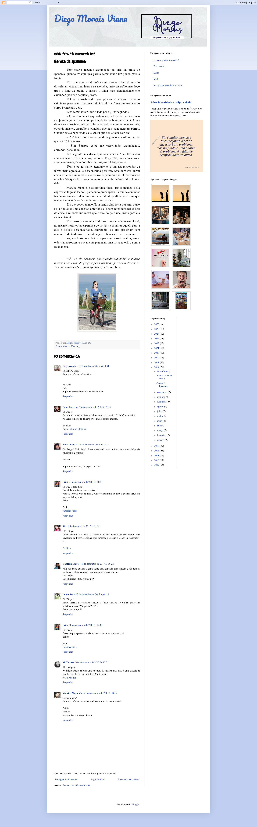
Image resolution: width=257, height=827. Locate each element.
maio (160, 420)
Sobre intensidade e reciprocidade (170, 102)
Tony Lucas (69, 444)
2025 (157, 329)
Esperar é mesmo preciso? (166, 60)
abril (159, 425)
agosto (160, 406)
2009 (157, 464)
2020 (157, 352)
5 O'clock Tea (69, 677)
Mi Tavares (68, 662)
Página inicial (97, 779)
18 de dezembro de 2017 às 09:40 (85, 625)
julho (160, 411)
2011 (157, 455)
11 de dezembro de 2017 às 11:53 (85, 481)
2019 (157, 357)
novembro (162, 392)
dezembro (162, 371)
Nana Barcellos (70, 407)
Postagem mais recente (66, 779)
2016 (157, 445)
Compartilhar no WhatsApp (68, 346)
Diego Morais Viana (90, 18)
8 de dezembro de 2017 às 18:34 (93, 366)
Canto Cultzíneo (78, 428)
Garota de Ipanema (161, 384)
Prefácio (67, 548)
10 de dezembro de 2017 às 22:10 (92, 444)
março (160, 430)
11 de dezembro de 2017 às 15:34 (83, 526)
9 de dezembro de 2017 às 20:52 (95, 407)
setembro (162, 401)
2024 (157, 333)
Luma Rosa (69, 594)
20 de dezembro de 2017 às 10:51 (91, 662)
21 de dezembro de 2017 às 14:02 (100, 693)
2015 (157, 450)
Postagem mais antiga (128, 779)
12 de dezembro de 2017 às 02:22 (92, 594)
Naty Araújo (69, 366)
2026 (157, 324)
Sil (64, 526)
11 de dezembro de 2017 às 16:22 (97, 563)
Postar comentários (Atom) (76, 785)
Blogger (135, 804)
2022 (157, 343)
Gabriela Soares (71, 564)
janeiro (161, 439)
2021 (157, 348)
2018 (157, 362)
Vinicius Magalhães (73, 693)
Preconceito (159, 66)
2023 (157, 338)
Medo (156, 72)
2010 (157, 460)
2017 (157, 367)
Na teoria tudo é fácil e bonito (168, 85)
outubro (161, 396)
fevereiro (162, 435)
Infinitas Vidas (70, 510)
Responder (68, 396)
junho (160, 416)
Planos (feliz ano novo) (164, 377)
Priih (65, 482)
